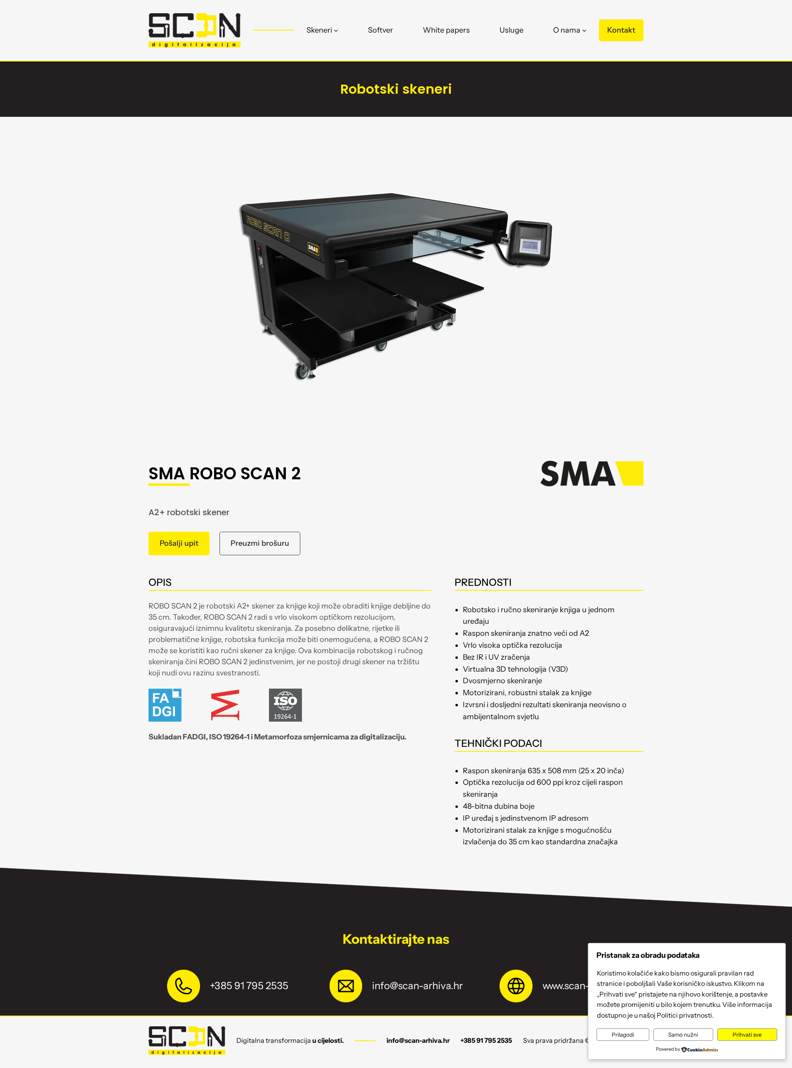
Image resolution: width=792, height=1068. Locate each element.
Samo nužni (683, 1034)
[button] (179, 543)
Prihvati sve (747, 1034)
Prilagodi (623, 1034)
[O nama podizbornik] (584, 30)
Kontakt (621, 30)
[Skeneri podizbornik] (336, 30)
